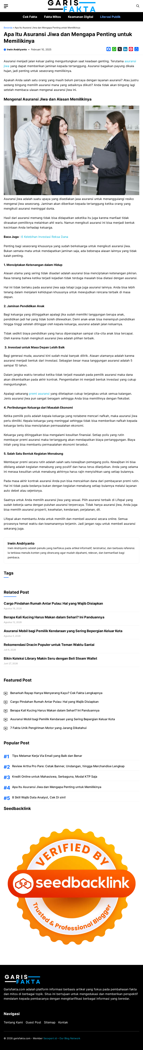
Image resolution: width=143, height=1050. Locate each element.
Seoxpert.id (50, 1038)
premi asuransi (39, 393)
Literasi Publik (110, 17)
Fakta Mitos (52, 17)
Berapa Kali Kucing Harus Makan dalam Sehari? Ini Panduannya (54, 617)
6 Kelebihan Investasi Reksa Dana (44, 237)
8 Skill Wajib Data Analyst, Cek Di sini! (39, 797)
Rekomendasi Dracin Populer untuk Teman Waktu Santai (49, 645)
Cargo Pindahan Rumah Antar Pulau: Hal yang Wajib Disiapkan (53, 603)
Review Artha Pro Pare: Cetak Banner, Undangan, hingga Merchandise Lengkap (68, 766)
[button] (137, 6)
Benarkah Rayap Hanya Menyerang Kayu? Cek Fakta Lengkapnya (56, 693)
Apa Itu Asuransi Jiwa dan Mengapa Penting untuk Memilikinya (56, 787)
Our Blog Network (69, 1038)
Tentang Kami (13, 1022)
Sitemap (49, 1022)
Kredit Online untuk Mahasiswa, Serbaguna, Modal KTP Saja (54, 776)
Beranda (8, 27)
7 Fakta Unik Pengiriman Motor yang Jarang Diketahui (48, 728)
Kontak (63, 1022)
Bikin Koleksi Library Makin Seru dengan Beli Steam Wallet (50, 658)
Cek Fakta (30, 17)
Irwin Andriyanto (17, 49)
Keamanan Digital (80, 17)
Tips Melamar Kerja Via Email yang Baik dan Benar (47, 756)
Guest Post (33, 1022)
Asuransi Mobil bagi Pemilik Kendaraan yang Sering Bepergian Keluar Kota (63, 631)
